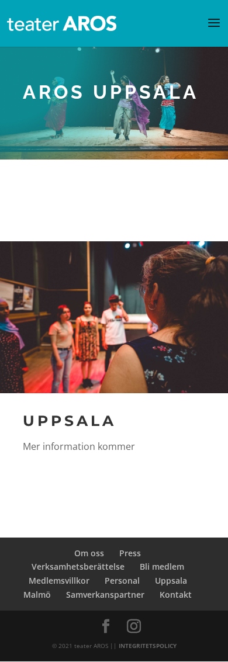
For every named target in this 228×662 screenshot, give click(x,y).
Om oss (89, 553)
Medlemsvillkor (59, 580)
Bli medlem (162, 566)
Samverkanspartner (105, 594)
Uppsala (171, 580)
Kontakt (176, 594)
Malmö (37, 594)
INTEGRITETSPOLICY (148, 646)
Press (130, 553)
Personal (122, 580)
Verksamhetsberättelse (78, 566)
